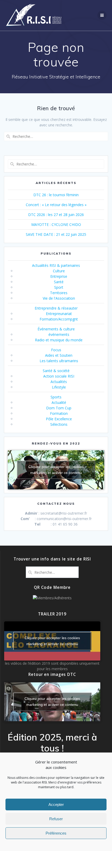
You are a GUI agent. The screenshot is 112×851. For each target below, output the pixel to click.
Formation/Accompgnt (59, 319)
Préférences (56, 833)
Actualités (59, 381)
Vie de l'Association (59, 298)
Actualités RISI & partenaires (56, 265)
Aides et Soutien (58, 355)
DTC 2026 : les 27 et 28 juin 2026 (56, 214)
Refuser (56, 819)
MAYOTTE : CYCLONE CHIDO (56, 224)
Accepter (56, 804)
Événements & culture (56, 328)
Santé (59, 281)
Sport (58, 287)
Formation (59, 413)
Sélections (58, 424)
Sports (56, 396)
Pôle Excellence (59, 418)
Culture (59, 270)
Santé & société (56, 370)
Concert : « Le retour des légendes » (56, 204)
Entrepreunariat (59, 313)
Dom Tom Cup (58, 407)
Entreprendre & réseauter (56, 308)
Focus (56, 349)
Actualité (59, 402)
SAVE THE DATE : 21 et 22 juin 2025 (56, 234)
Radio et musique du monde (59, 339)
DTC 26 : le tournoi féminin (56, 194)
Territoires (58, 292)
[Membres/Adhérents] (52, 597)
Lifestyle (59, 387)
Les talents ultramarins (59, 360)
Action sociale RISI (58, 376)
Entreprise (58, 276)
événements (58, 334)
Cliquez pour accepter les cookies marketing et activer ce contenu (56, 470)
